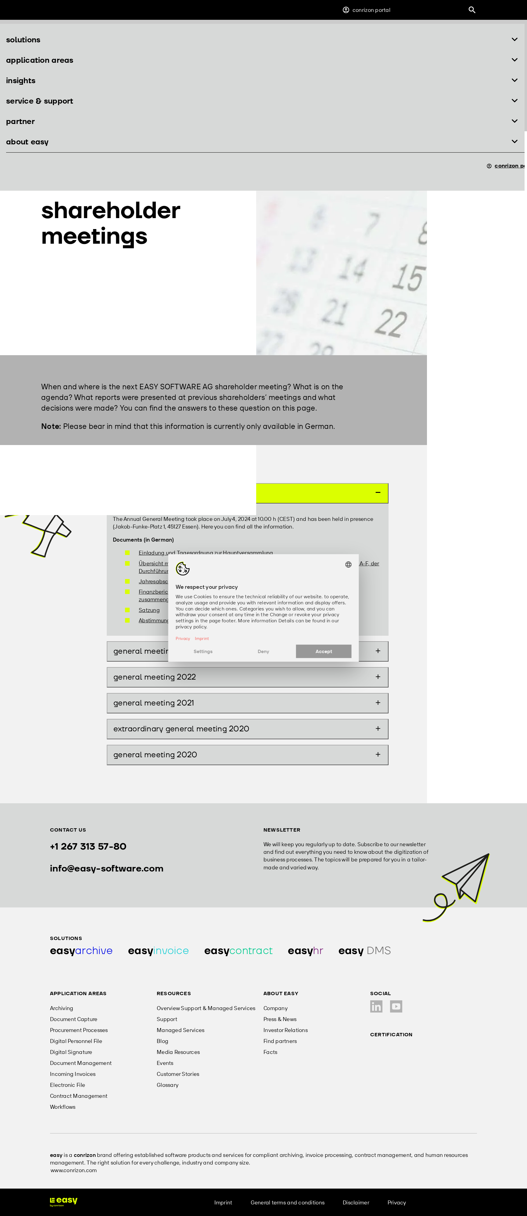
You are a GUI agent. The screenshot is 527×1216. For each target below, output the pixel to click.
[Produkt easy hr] (365, 951)
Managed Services (180, 1030)
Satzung (149, 609)
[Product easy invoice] (158, 951)
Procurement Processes (79, 1030)
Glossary (167, 1084)
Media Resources (178, 1051)
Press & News (280, 1019)
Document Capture (73, 1019)
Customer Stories (178, 1073)
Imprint (223, 1202)
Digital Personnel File (76, 1041)
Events (165, 1062)
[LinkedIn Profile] (376, 1006)
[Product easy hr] (305, 951)
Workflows (62, 1106)
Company (276, 1008)
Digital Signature (71, 1051)
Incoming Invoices (73, 1073)
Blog (162, 1041)
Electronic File (67, 1084)
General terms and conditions (288, 1202)
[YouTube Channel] (396, 1006)
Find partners (280, 1041)
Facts (270, 1051)
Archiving (61, 1008)
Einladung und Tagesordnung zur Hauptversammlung (206, 552)
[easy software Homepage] (63, 1202)
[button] (262, 40)
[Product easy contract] (238, 951)
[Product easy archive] (81, 951)
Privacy (397, 1202)
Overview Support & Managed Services (206, 1008)
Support (167, 1019)
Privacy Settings (445, 1202)
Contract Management (78, 1095)
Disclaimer (356, 1202)
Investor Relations (286, 1030)
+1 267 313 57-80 (88, 847)
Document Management (81, 1062)
